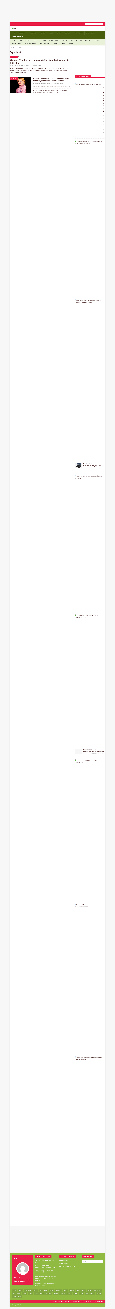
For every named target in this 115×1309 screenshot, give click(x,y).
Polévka (69, 1293)
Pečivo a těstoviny (67, 40)
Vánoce (25, 1293)
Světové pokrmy (17, 37)
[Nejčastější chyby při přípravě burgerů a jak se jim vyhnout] (89, 477)
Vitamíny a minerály (44, 43)
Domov (67, 33)
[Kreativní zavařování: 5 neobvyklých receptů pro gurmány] (78, 751)
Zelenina (43, 40)
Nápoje (63, 43)
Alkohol (92, 1293)
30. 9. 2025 (87, 468)
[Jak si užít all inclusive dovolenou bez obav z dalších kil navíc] (89, 761)
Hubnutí (42, 33)
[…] (27, 72)
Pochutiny (98, 40)
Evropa (51, 1290)
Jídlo (41, 1290)
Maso (13, 40)
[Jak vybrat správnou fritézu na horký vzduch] (88, 84)
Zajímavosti (90, 33)
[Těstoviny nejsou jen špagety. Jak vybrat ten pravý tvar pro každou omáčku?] (89, 301)
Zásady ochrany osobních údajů (67, 1266)
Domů (14, 33)
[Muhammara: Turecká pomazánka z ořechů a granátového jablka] (89, 1058)
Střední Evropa (16, 1293)
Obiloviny (79, 40)
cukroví (75, 1293)
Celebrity (32, 33)
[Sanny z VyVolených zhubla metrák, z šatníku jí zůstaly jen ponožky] (41, 57)
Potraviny (62, 1293)
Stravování (48, 1293)
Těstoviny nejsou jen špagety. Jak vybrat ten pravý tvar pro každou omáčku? (44, 1272)
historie (56, 1293)
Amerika (99, 1293)
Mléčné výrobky (54, 40)
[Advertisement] (57, 11)
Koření (55, 43)
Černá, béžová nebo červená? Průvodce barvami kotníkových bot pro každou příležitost (92, 465)
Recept (65, 1290)
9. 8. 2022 (37, 83)
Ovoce (35, 40)
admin (21, 65)
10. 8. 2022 (15, 65)
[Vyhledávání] (94, 24)
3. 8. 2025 (87, 753)
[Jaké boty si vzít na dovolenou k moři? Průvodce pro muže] (89, 616)
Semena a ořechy (16, 43)
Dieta (45, 1290)
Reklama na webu (63, 1263)
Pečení (42, 1293)
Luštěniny (88, 40)
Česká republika (97, 1290)
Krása (51, 33)
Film (87, 1293)
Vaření (36, 1293)
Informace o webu (63, 1260)
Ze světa (71, 43)
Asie (77, 1290)
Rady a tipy (79, 33)
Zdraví (59, 33)
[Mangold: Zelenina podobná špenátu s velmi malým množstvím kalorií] (89, 906)
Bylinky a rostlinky (30, 43)
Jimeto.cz (24, 1305)
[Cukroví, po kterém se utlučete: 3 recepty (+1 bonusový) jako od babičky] (89, 142)
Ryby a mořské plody (24, 40)
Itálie (19, 1296)
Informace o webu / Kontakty (61, 1301)
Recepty (22, 33)
